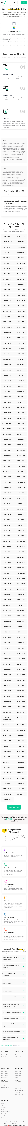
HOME (3, 1046)
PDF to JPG (3, 1056)
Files (20, 31)
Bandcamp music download (5, 1088)
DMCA (4, 1123)
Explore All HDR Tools (14, 807)
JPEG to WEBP (18, 1058)
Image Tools (18, 1088)
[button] (14, 958)
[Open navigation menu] (2, 2)
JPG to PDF (3, 1061)
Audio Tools (18, 1086)
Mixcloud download (5, 1091)
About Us (3, 1109)
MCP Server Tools (19, 1094)
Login (24, 2)
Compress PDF (4, 1054)
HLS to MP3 (4, 1097)
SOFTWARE (9, 1046)
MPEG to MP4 (4, 1071)
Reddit (2, 1117)
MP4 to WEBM (4, 1073)
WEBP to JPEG (18, 1063)
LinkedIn (3, 1115)
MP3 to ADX (18, 1077)
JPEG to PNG (18, 1056)
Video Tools (18, 1084)
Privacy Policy (4, 1122)
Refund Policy (23, 1122)
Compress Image (19, 1054)
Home (2, 1103)
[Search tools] (15, 2)
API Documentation (5, 1111)
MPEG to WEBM (4, 1075)
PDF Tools (17, 1092)
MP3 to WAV (18, 1071)
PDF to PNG (4, 1058)
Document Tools (19, 1090)
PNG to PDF (4, 1063)
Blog (2, 1105)
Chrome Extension (5, 1113)
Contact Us (3, 1107)
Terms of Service (14, 1122)
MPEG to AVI (4, 1077)
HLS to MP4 (4, 1095)
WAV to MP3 (18, 1073)
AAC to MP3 (18, 1075)
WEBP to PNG (18, 1065)
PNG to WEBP (18, 1061)
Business (14, 1123)
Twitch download (5, 1093)
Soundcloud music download (5, 1084)
